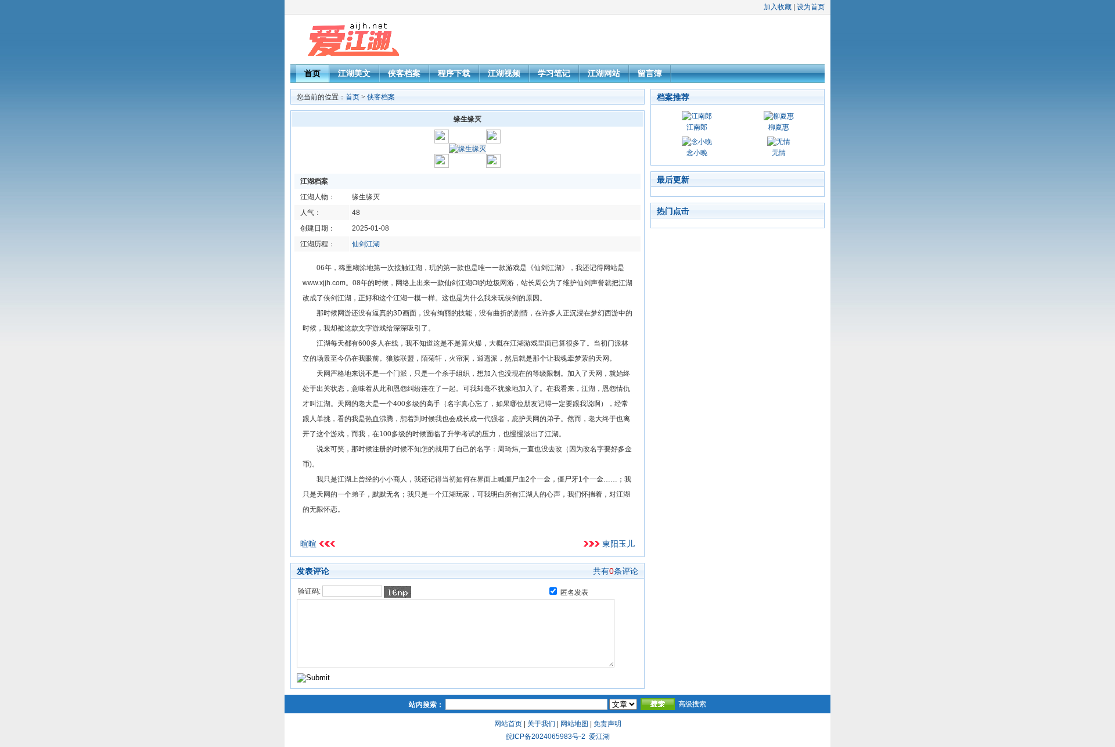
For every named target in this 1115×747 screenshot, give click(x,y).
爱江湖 (599, 736)
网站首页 (508, 724)
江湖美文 (354, 73)
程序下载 (454, 73)
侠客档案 (404, 73)
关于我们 (541, 724)
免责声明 (607, 724)
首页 (312, 73)
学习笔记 (554, 73)
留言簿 (650, 73)
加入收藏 (778, 7)
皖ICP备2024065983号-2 (545, 736)
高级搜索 (692, 704)
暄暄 (308, 543)
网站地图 (574, 724)
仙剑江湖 (366, 244)
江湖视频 (504, 73)
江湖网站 (604, 73)
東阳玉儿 (618, 543)
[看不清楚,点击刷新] (397, 592)
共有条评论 (615, 571)
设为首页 (811, 7)
